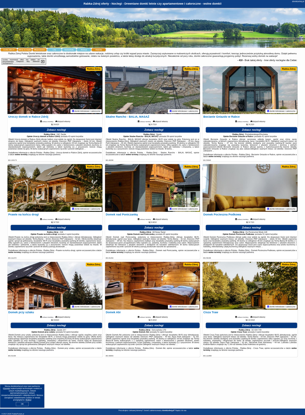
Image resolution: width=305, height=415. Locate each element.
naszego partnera (52, 154)
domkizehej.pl (298, 1)
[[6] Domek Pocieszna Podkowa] (250, 188)
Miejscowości (39, 50)
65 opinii (166, 234)
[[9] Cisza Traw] (250, 286)
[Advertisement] (152, 385)
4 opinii (68, 234)
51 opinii (161, 332)
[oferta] (73, 111)
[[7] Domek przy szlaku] (54, 286)
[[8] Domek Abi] (152, 286)
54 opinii (67, 332)
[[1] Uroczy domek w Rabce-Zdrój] (54, 90)
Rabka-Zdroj (93, 69)
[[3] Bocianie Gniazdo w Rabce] (250, 90)
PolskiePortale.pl (18, 414)
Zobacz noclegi (56, 129)
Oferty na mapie (25, 50)
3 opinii (258, 332)
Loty (54, 50)
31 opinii (266, 234)
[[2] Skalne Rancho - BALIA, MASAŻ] (152, 90)
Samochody (69, 50)
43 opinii (72, 136)
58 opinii (170, 136)
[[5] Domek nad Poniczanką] (152, 188)
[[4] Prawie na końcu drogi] (54, 188)
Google (6, 388)
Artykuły (98, 50)
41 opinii (265, 136)
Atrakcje (84, 50)
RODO (28, 400)
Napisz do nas (180, 410)
